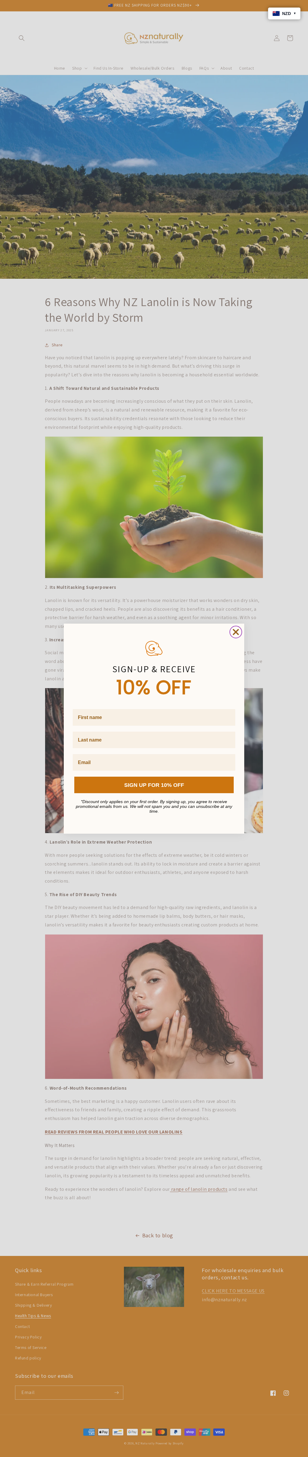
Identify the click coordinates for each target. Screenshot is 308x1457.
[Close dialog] (236, 632)
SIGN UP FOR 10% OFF (154, 785)
